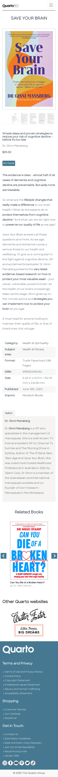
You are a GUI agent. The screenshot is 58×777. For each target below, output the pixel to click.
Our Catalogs (12, 714)
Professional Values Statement (22, 685)
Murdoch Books (33, 395)
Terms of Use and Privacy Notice (24, 672)
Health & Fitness (33, 349)
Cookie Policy (13, 676)
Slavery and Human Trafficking (22, 689)
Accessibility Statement (18, 693)
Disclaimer (11, 718)
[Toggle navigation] (51, 5)
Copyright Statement (17, 680)
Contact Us (11, 734)
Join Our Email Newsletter (20, 747)
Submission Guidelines (18, 739)
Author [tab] (8, 413)
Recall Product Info (16, 751)
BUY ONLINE (8, 163)
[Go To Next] (53, 557)
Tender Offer (12, 756)
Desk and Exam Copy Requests (23, 743)
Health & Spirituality (35, 343)
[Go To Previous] (2, 557)
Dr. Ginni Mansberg (17, 421)
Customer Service (15, 709)
